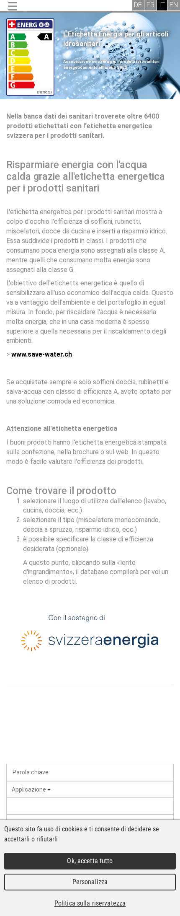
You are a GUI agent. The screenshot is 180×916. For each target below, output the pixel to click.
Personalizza (90, 882)
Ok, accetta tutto (90, 861)
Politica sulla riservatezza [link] (90, 903)
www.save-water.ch (41, 354)
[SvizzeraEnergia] (90, 635)
